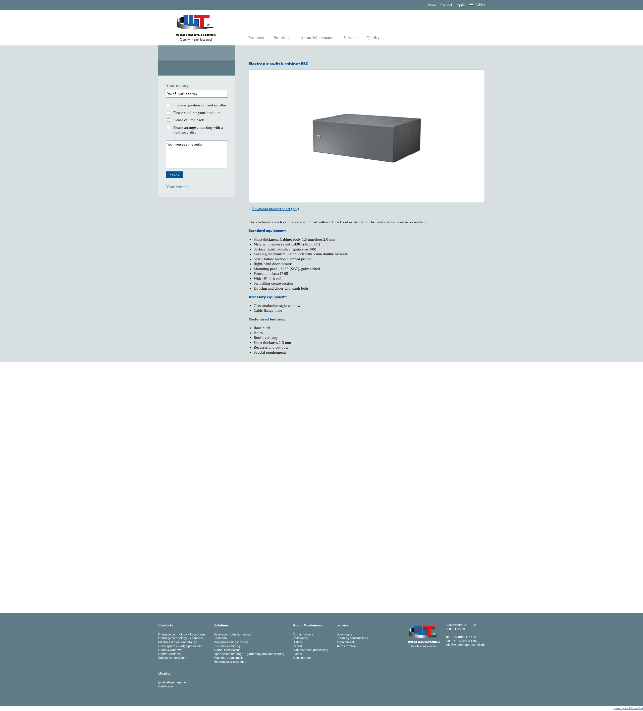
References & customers (230, 662)
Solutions (282, 37)
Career (297, 646)
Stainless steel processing (310, 650)
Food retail (221, 638)
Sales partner (302, 658)
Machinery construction (229, 658)
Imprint (460, 4)
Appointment (345, 642)
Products (256, 37)
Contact (446, 4)
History (297, 642)
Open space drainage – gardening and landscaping (249, 654)
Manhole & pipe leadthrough (177, 642)
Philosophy (300, 638)
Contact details (303, 634)
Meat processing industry (231, 642)
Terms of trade (346, 646)
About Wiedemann (317, 37)
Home (432, 4)
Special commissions (172, 658)
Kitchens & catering (227, 646)
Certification (166, 686)
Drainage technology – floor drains (181, 634)
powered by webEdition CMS (628, 708)
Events (297, 654)
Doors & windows (170, 650)
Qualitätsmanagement (173, 682)
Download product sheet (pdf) (275, 209)
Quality (373, 37)
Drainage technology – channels (180, 638)
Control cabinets (169, 654)
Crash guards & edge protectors (180, 646)
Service (350, 37)
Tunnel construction (227, 650)
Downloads (344, 634)
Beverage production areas (232, 634)
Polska (480, 4)
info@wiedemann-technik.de (465, 645)
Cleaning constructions (352, 638)
